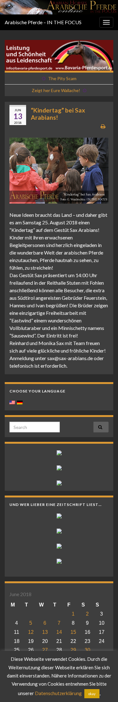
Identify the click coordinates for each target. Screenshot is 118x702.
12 (31, 632)
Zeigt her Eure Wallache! (56, 90)
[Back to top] (104, 688)
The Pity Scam (62, 78)
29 (73, 650)
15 (73, 632)
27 (45, 650)
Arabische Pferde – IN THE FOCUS (43, 22)
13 (45, 632)
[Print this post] (103, 126)
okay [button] (92, 694)
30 (87, 650)
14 (59, 632)
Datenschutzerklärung (58, 693)
